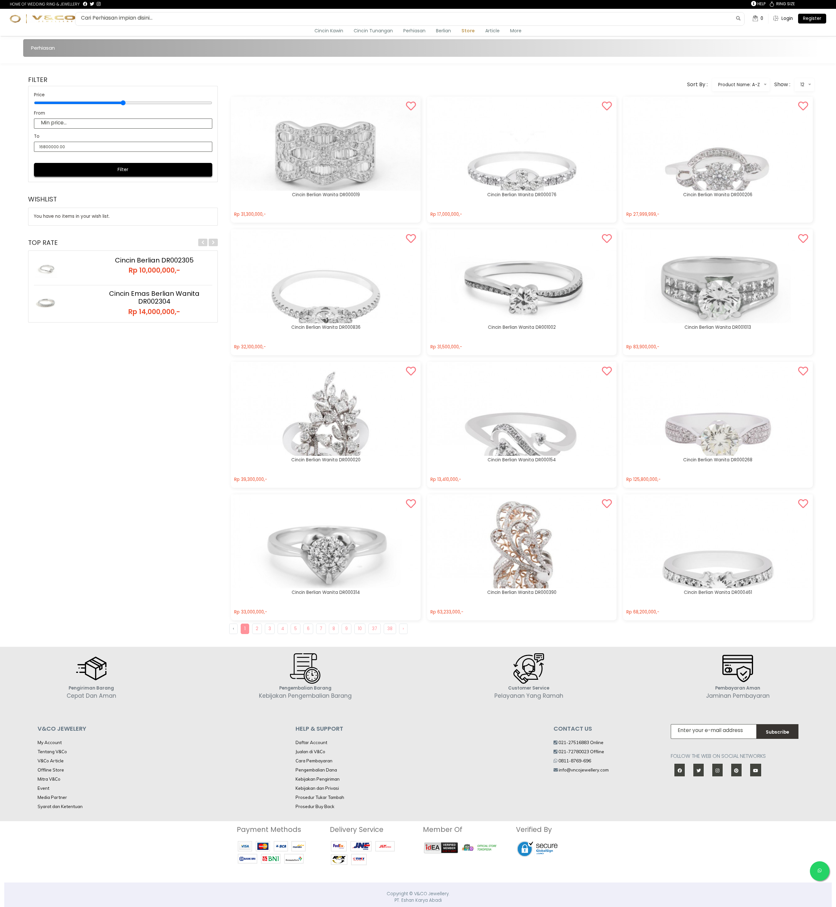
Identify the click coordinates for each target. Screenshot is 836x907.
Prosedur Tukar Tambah (320, 797)
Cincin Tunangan (373, 30)
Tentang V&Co (52, 751)
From (39, 113)
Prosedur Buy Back (315, 806)
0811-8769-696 (574, 760)
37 (374, 629)
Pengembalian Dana (316, 769)
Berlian (443, 30)
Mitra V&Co (49, 779)
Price (39, 95)
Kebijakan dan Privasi (317, 788)
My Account (50, 742)
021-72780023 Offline (580, 751)
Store (468, 30)
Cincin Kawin (328, 30)
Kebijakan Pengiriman (318, 779)
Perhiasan (414, 30)
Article (492, 30)
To (37, 136)
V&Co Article (51, 760)
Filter (123, 170)
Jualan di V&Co (310, 751)
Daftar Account (311, 742)
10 (360, 629)
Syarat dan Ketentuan (60, 806)
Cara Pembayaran (314, 760)
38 (390, 629)
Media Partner (52, 797)
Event (43, 788)
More (516, 30)
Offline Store (51, 769)
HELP (760, 4)
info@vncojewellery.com (584, 769)
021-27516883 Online (580, 742)
